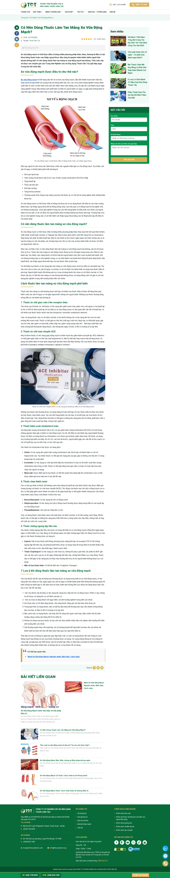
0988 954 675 (103, 861)
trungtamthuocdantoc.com (33, 848)
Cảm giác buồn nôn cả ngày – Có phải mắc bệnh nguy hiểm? (137, 55)
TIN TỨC (80, 12)
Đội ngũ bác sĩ (82, 817)
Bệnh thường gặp (53, 12)
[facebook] (116, 842)
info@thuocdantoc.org (58, 848)
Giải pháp (69, 12)
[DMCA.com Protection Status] (120, 849)
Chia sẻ (16, 33)
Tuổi (112, 125)
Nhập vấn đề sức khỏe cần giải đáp (124, 144)
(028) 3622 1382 (51, 875)
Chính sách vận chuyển (124, 830)
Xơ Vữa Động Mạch (45, 18)
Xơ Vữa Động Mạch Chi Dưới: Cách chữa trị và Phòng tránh (63, 775)
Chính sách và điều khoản (125, 826)
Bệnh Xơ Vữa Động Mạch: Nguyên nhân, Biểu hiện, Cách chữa (54, 657)
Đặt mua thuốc (82, 820)
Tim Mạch (33, 18)
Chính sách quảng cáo (124, 823)
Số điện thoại (116, 134)
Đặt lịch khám (141, 875)
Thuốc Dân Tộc (34, 40)
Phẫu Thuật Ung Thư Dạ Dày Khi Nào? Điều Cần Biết (137, 95)
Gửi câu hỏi (129, 160)
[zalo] (122, 842)
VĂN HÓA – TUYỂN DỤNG (97, 12)
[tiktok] (139, 842)
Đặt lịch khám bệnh (84, 824)
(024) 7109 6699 (30, 875)
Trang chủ (25, 12)
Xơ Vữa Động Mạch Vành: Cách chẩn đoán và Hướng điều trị (64, 791)
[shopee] (145, 842)
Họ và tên (114, 116)
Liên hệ (112, 12)
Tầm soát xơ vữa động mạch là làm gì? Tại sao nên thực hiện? (65, 745)
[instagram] (133, 842)
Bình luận (17, 38)
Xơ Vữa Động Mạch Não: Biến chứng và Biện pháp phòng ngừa (65, 760)
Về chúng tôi (81, 813)
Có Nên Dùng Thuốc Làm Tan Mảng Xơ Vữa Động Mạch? (63, 730)
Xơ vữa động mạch (29, 80)
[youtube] (128, 842)
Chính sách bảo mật (123, 813)
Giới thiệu (37, 12)
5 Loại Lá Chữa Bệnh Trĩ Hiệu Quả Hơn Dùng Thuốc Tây (137, 82)
